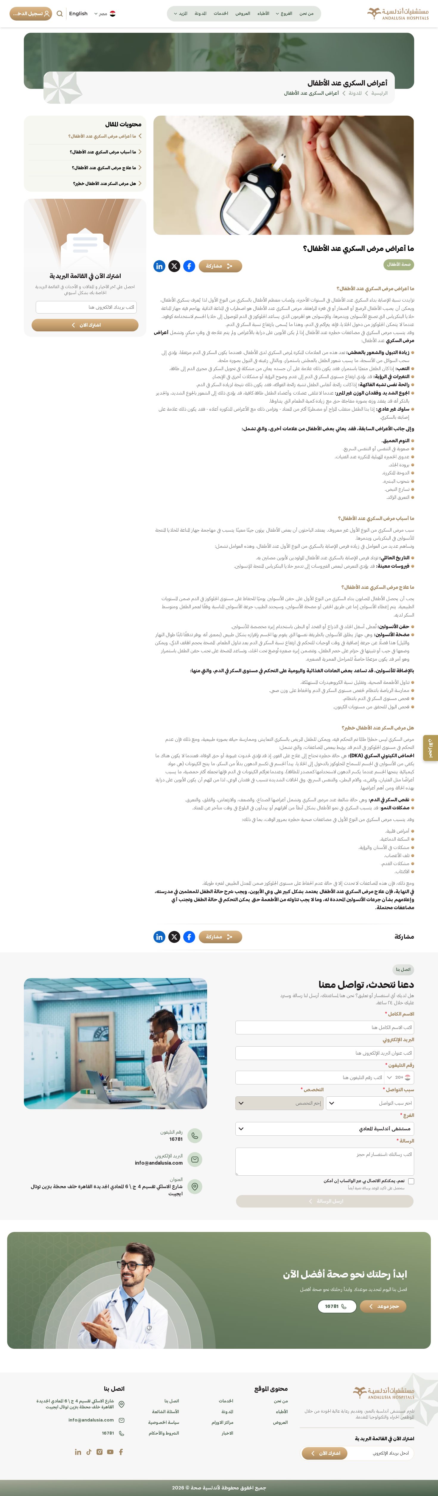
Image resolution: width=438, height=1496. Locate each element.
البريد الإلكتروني (398, 1039)
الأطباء (263, 14)
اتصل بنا (171, 1401)
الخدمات (221, 14)
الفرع (407, 1115)
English (78, 13)
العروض (242, 14)
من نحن (306, 14)
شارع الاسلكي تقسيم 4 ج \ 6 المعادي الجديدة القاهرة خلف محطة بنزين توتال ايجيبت (107, 1190)
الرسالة (405, 1141)
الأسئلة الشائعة (165, 1412)
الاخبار (227, 1433)
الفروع (286, 14)
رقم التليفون (399, 1065)
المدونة (200, 14)
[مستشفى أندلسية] (397, 14)
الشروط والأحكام (164, 1433)
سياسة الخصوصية (163, 1423)
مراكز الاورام (222, 1423)
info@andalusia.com (159, 1163)
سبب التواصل (398, 1089)
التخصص (312, 1089)
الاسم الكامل (399, 1014)
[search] (60, 14)
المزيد (183, 14)
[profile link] (121, 1451)
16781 (176, 1139)
